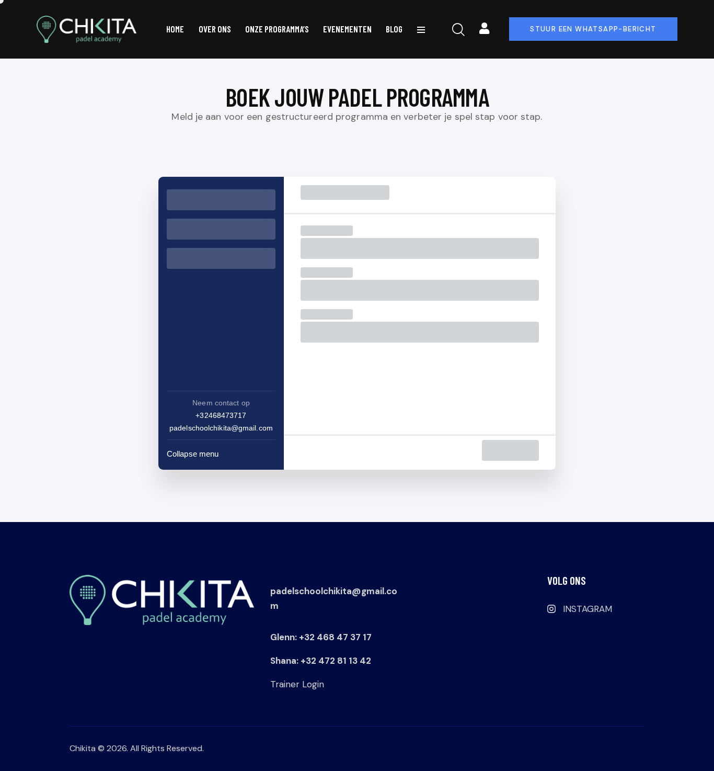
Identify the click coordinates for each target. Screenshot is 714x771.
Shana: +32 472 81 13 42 (320, 660)
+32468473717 (220, 415)
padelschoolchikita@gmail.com (221, 428)
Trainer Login (297, 684)
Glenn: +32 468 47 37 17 (321, 637)
